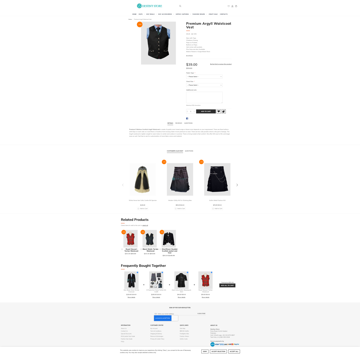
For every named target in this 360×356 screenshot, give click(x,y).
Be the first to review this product (221, 64)
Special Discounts (126, 334)
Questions (188, 123)
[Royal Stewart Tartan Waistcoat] (205, 272)
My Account (154, 328)
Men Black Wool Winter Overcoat (131, 291)
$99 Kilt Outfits (184, 331)
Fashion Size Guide (126, 339)
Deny (205, 351)
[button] (232, 6)
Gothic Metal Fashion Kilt (217, 200)
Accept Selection (218, 351)
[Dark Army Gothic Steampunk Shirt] (181, 272)
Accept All (234, 351)
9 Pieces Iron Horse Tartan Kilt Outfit (156, 291)
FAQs (122, 341)
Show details (131, 297)
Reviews (178, 123)
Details (170, 123)
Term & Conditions (155, 331)
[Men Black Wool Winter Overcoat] (131, 272)
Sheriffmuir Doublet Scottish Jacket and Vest (169, 251)
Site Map (182, 328)
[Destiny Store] (150, 6)
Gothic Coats (184, 339)
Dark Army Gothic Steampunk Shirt (181, 291)
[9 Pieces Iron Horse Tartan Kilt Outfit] (156, 272)
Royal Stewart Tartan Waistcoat (131, 250)
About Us (124, 328)
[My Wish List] (229, 6)
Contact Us (124, 331)
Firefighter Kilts (184, 334)
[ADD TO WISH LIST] (219, 111)
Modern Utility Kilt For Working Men (180, 200)
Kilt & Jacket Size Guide (128, 336)
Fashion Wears (184, 336)
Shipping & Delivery (156, 334)
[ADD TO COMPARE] (224, 111)
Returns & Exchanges (156, 336)
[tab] (170, 123)
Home (130, 19)
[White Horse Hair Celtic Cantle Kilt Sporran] (143, 160)
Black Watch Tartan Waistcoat (150, 250)
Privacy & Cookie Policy (157, 339)
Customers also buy (175, 151)
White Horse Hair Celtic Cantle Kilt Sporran (143, 200)
